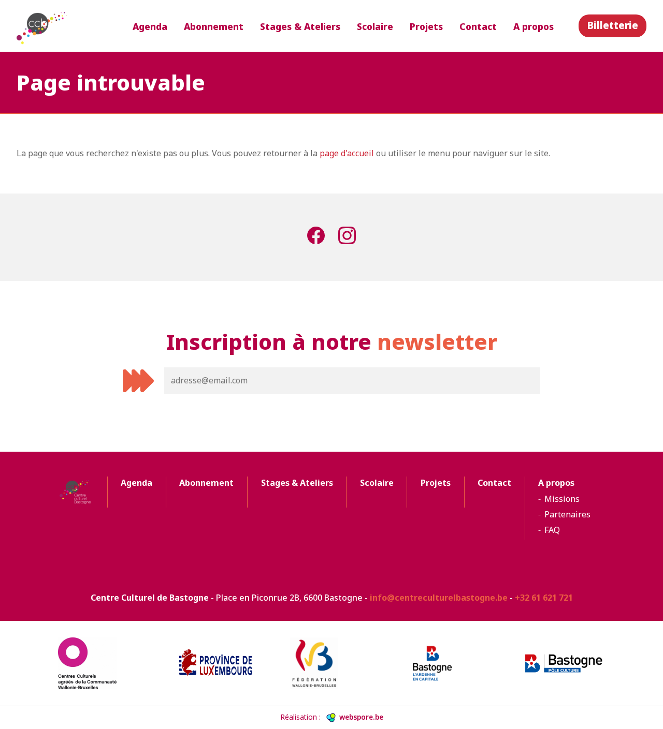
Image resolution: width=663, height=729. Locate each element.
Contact (478, 26)
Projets (426, 26)
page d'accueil (347, 153)
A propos (533, 26)
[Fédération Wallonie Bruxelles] (331, 663)
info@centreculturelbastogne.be (439, 597)
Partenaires (567, 514)
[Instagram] (347, 237)
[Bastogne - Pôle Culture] (563, 663)
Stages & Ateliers (300, 26)
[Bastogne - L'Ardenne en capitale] (447, 663)
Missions (562, 498)
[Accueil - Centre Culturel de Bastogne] (42, 26)
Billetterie (612, 25)
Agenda (150, 26)
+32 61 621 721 (544, 597)
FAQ (552, 529)
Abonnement (213, 26)
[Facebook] (316, 237)
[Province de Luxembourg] (215, 663)
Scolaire (375, 26)
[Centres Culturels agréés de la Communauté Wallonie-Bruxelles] (99, 663)
